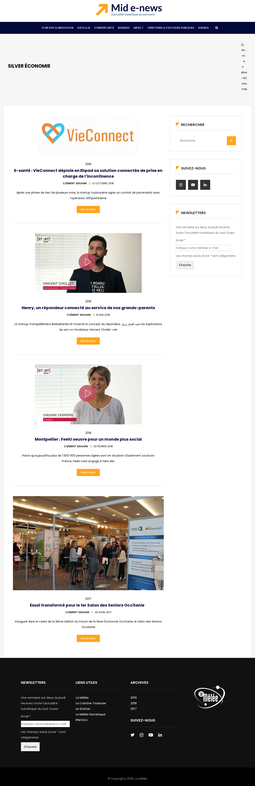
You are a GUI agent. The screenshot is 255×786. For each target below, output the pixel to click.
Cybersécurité (104, 27)
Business (123, 27)
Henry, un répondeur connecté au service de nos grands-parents (88, 308)
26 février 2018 (103, 446)
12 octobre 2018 (103, 183)
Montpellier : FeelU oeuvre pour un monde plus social (88, 439)
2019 (133, 697)
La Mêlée (82, 697)
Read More (88, 209)
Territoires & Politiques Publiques (170, 27)
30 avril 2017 (103, 612)
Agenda (203, 27)
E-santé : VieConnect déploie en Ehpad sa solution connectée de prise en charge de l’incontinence (88, 173)
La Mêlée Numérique (91, 714)
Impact (138, 27)
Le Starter (83, 709)
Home (243, 55)
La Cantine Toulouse (91, 703)
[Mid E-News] (129, 10)
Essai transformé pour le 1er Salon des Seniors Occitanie (88, 605)
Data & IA (83, 27)
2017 (88, 598)
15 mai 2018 (103, 315)
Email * (180, 240)
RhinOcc (82, 720)
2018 (88, 164)
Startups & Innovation (58, 27)
